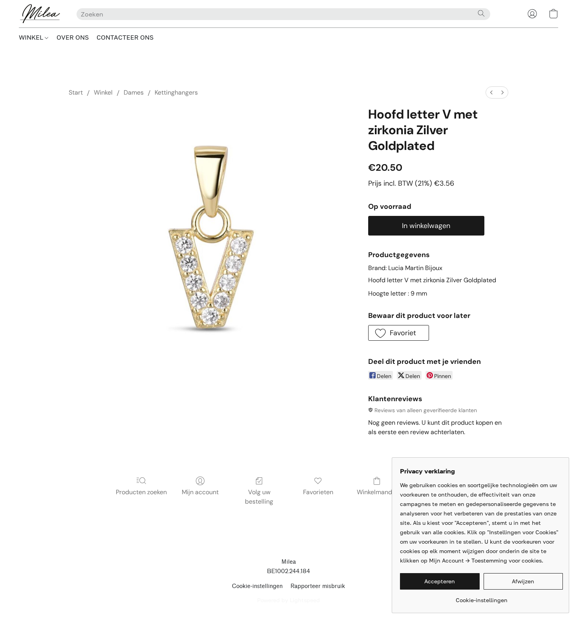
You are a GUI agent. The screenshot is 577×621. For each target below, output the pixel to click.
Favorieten (318, 492)
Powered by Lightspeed (288, 600)
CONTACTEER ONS (125, 37)
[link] (481, 597)
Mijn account (200, 492)
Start (76, 92)
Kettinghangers (176, 92)
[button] (40, 14)
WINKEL (32, 37)
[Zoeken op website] (481, 13)
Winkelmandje (377, 492)
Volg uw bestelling (259, 497)
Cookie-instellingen (257, 586)
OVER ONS (73, 37)
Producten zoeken (141, 492)
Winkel (103, 92)
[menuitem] (491, 92)
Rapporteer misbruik (317, 586)
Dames (134, 92)
